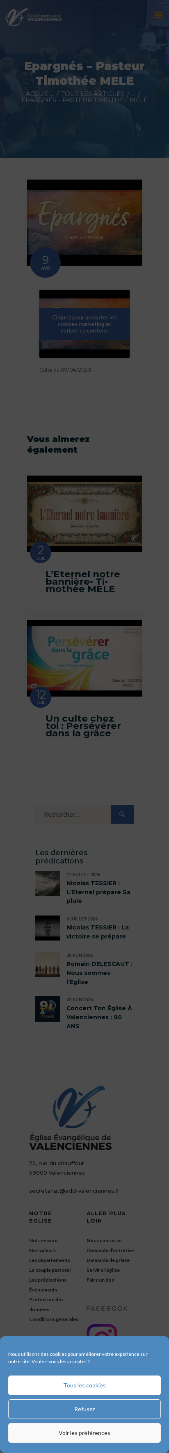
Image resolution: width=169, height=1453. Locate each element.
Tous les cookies (84, 1385)
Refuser (84, 1408)
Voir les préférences (84, 1432)
